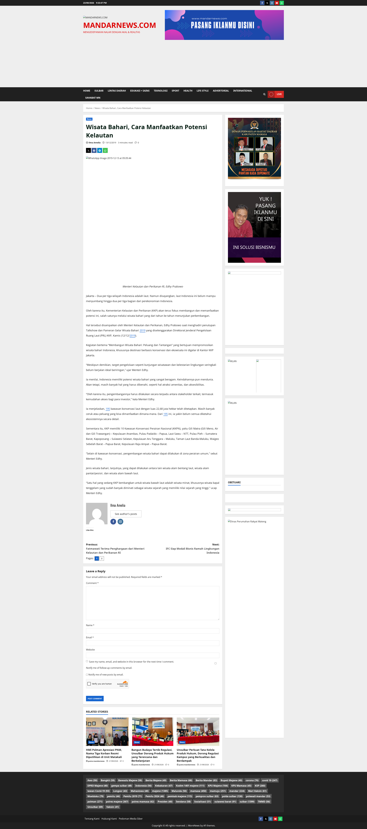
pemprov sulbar (207, 796)
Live (279, 94)
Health (188, 90)
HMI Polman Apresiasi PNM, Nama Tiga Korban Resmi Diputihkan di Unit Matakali (104, 753)
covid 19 (269, 780)
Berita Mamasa (181, 780)
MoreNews (194, 825)
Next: (192, 548)
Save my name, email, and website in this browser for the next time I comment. (131, 661)
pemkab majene (180, 796)
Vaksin (112, 806)
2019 (142, 330)
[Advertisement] (183, 63)
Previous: (115, 548)
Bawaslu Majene (130, 780)
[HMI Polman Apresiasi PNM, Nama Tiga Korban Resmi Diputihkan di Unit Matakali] (107, 732)
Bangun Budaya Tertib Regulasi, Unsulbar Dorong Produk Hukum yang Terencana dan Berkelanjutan (152, 755)
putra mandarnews (96, 761)
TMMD (264, 801)
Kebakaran (163, 785)
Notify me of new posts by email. (105, 674)
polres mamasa (143, 801)
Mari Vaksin (257, 791)
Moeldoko (95, 796)
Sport (175, 90)
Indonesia (143, 785)
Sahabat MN (92, 97)
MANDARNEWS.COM (119, 25)
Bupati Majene (231, 780)
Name (90, 625)
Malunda (179, 791)
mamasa (198, 791)
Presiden (165, 801)
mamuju (218, 791)
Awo (92, 780)
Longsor (120, 791)
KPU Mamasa (241, 785)
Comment (92, 583)
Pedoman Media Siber (131, 818)
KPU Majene (218, 785)
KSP (260, 785)
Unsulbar (95, 806)
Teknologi (160, 90)
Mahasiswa (140, 791)
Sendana (183, 801)
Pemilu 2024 (155, 796)
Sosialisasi (202, 801)
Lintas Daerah (117, 90)
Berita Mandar (206, 780)
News (89, 119)
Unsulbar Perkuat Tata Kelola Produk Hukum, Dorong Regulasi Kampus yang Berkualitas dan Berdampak (198, 755)
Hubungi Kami (109, 818)
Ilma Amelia (94, 142)
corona (252, 780)
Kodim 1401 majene (190, 785)
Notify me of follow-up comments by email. (109, 667)
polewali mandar (258, 796)
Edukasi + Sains (140, 90)
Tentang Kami (92, 818)
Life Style (203, 90)
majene (160, 791)
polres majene (117, 801)
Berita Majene (156, 780)
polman (94, 801)
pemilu (113, 796)
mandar (237, 791)
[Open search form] (264, 94)
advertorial (221, 90)
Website (90, 649)
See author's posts (126, 514)
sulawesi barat (225, 801)
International (242, 90)
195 (108, 408)
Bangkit (108, 780)
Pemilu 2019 (132, 796)
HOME (86, 90)
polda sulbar (232, 796)
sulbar (99, 90)
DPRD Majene (97, 785)
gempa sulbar (121, 785)
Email (90, 637)
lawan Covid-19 (98, 791)
